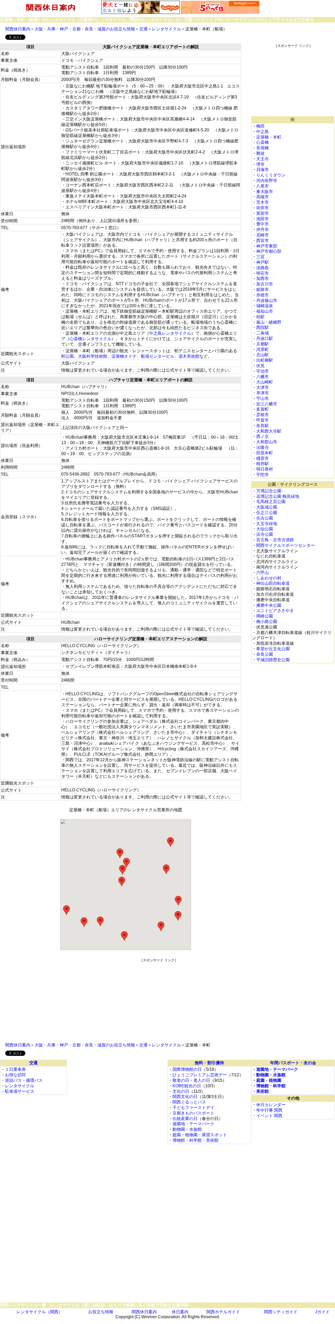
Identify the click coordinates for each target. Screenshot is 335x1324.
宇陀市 (262, 474)
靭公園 (67, 356)
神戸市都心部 (268, 251)
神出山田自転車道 (273, 583)
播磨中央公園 (268, 605)
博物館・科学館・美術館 (195, 1140)
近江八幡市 (266, 404)
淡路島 (262, 268)
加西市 (262, 278)
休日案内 (180, 1312)
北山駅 (262, 354)
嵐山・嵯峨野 (268, 322)
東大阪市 (264, 191)
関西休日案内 (17, 29)
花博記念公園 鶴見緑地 (277, 496)
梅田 (260, 126)
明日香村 (264, 469)
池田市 (262, 219)
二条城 (262, 333)
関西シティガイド (281, 1312)
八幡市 (262, 376)
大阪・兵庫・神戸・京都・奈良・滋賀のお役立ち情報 (85, 29)
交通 (143, 29)
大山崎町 (264, 382)
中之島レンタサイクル (170, 333)
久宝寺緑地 (266, 523)
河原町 (262, 349)
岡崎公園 (264, 616)
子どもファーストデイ (193, 1107)
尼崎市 (262, 235)
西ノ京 (262, 436)
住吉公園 (264, 518)
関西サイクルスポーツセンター (285, 545)
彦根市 (262, 414)
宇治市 (262, 371)
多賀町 (262, 409)
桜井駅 (262, 463)
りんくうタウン (271, 175)
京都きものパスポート (193, 1113)
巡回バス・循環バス (24, 1080)
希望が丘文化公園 (273, 649)
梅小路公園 (266, 621)
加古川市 (264, 284)
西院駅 (262, 327)
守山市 (262, 398)
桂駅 (260, 317)
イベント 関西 (269, 1115)
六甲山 (262, 572)
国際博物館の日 (187, 1069)
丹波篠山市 (266, 300)
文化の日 (180, 1091)
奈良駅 (262, 425)
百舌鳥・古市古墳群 (275, 540)
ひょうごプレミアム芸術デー (199, 1075)
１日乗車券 (15, 1069)
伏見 (260, 365)
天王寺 (262, 159)
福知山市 (264, 311)
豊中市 (262, 224)
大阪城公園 (266, 507)
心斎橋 (262, 142)
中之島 (262, 131)
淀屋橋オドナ (124, 356)
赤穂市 (262, 295)
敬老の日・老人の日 (191, 1080)
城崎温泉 (264, 306)
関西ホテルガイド (223, 1312)
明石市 (262, 273)
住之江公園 (266, 512)
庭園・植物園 (268, 1080)
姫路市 (262, 289)
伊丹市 (262, 229)
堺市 (260, 164)
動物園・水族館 (187, 1129)
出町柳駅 (264, 360)
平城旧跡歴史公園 (273, 660)
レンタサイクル (166, 29)
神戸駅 (262, 262)
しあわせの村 (268, 578)
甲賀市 (262, 420)
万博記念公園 (268, 491)
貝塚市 (262, 169)
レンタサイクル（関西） (39, 1312)
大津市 (262, 387)
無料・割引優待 (209, 1063)
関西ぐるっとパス (189, 1102)
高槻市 (262, 197)
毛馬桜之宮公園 (271, 501)
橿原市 (262, 458)
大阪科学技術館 (92, 356)
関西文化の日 (185, 1096)
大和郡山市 (266, 442)
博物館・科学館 (271, 1086)
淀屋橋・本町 (268, 137)
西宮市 (262, 240)
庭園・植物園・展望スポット (199, 1135)
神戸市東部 (266, 246)
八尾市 (262, 186)
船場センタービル (157, 356)
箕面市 (262, 213)
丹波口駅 (264, 338)
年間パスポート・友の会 (293, 1063)
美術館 (262, 1091)
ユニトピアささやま (275, 610)
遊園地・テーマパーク (193, 1124)
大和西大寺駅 (268, 431)
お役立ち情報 (100, 1312)
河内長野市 (266, 180)
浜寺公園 (264, 534)
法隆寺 (262, 447)
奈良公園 (264, 654)
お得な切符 (15, 1075)
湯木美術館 (188, 356)
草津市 (262, 393)
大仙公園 (264, 529)
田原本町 (264, 453)
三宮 (260, 257)
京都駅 (262, 344)
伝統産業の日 (185, 1118)
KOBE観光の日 (186, 1086)
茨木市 (262, 202)
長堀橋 (262, 148)
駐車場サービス (19, 1091)
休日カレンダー (271, 1104)
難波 (260, 153)
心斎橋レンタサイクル (90, 338)
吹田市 (262, 208)
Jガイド (322, 1312)
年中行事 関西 (269, 1110)
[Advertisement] (293, 81)
